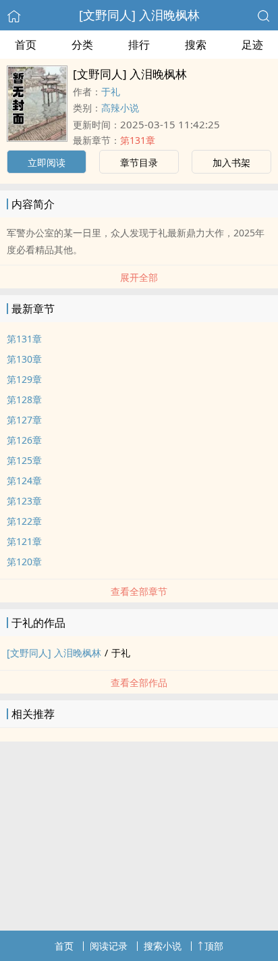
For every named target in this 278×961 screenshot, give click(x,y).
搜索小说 (163, 945)
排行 (139, 44)
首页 (25, 44)
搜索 (195, 44)
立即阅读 (46, 162)
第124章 (24, 480)
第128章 (24, 399)
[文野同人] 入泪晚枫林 (139, 15)
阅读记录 (109, 945)
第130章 (24, 359)
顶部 (213, 945)
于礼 (110, 91)
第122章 (24, 521)
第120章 (24, 561)
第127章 (24, 419)
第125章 (24, 460)
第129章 (24, 379)
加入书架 (231, 162)
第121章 (24, 541)
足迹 (252, 44)
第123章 (24, 500)
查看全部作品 (139, 682)
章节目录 (139, 162)
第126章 (24, 440)
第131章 (137, 140)
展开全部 (139, 277)
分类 (82, 44)
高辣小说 (120, 107)
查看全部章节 (139, 591)
